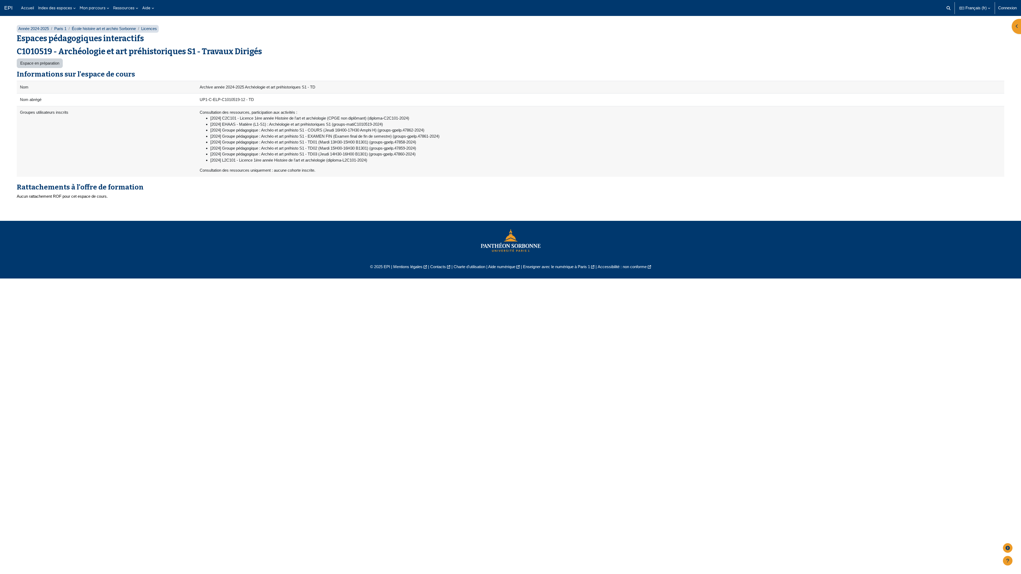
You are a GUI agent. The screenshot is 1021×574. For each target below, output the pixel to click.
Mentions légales (407, 266)
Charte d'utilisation (469, 266)
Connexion (1007, 8)
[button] (949, 8)
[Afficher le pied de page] (1007, 560)
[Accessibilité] (1007, 548)
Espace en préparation (39, 63)
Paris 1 (60, 28)
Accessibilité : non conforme (622, 266)
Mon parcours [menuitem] (93, 7)
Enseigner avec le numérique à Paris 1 (556, 266)
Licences (149, 28)
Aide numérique (501, 266)
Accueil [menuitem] (27, 7)
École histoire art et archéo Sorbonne (104, 28)
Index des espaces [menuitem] (55, 7)
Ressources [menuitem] (124, 7)
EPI (8, 8)
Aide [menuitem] (146, 7)
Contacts (438, 266)
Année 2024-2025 (33, 28)
